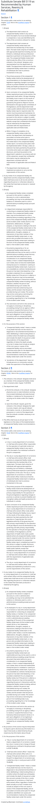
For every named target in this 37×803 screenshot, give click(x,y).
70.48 (8, 433)
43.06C (8, 373)
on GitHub (26, 802)
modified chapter (23, 22)
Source (3, 14)
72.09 (8, 22)
